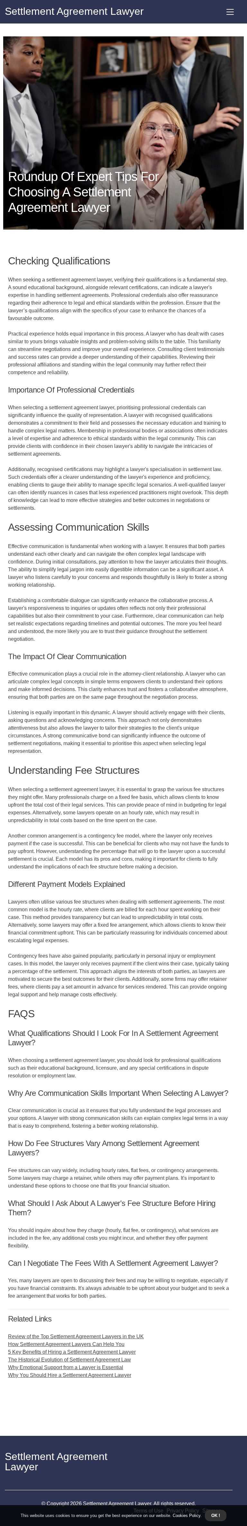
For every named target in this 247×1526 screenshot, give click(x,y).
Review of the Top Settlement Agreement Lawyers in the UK (76, 1336)
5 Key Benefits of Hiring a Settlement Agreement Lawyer (72, 1352)
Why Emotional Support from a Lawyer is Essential (65, 1367)
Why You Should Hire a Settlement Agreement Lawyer (69, 1375)
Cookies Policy (185, 1515)
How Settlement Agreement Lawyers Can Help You (66, 1344)
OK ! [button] (215, 1515)
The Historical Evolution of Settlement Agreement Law (69, 1359)
